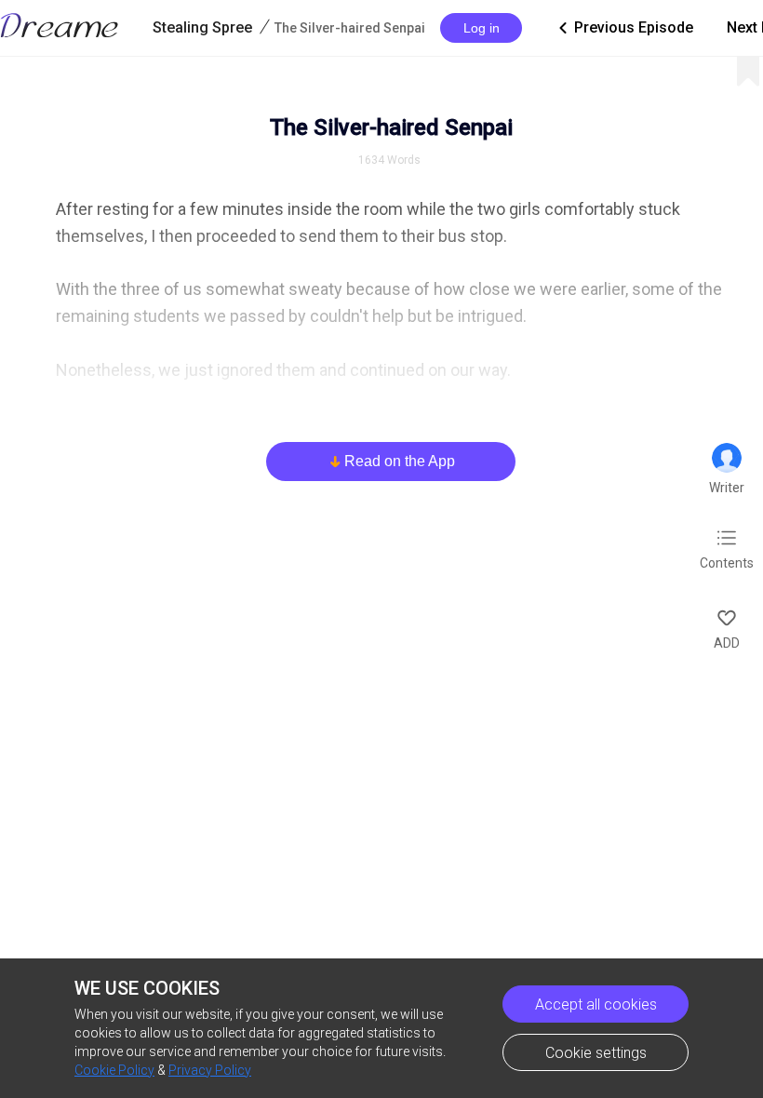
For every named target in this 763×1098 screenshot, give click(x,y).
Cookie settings (596, 1053)
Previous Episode (624, 27)
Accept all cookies (596, 1004)
